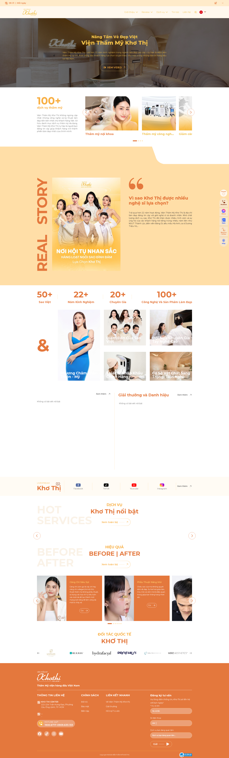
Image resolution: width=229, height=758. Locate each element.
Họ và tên (155, 706)
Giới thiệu (129, 12)
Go (82, 610)
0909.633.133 (65, 725)
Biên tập (85, 711)
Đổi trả (84, 702)
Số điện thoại (155, 718)
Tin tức (175, 12)
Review (146, 12)
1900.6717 (50, 725)
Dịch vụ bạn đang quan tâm (162, 730)
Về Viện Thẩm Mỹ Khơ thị (118, 702)
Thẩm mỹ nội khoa (99, 134)
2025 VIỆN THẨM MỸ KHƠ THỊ (119, 755)
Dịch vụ (160, 12)
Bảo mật (85, 706)
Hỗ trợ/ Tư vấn (113, 711)
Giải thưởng (111, 706)
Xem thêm (101, 394)
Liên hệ (187, 12)
